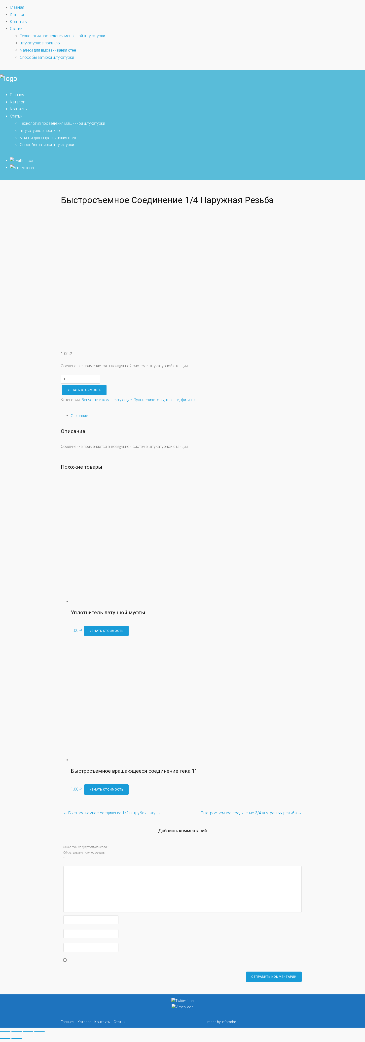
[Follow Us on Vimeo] (22, 167)
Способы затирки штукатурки (47, 57)
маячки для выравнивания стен (48, 50)
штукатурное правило (40, 43)
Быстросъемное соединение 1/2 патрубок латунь (111, 813)
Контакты (18, 21)
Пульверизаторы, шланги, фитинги (164, 400)
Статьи (16, 28)
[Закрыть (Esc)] (5, 1031)
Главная (17, 7)
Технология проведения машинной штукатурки (62, 35)
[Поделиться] (16, 1031)
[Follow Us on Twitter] (22, 160)
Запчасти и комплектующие (106, 400)
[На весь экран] (28, 1031)
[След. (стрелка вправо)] (16, 1038)
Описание (79, 415)
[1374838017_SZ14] (123, 335)
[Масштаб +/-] (39, 1031)
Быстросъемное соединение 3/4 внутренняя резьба (251, 813)
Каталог (17, 14)
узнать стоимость (84, 390)
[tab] (187, 416)
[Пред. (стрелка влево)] (5, 1038)
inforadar (228, 1022)
